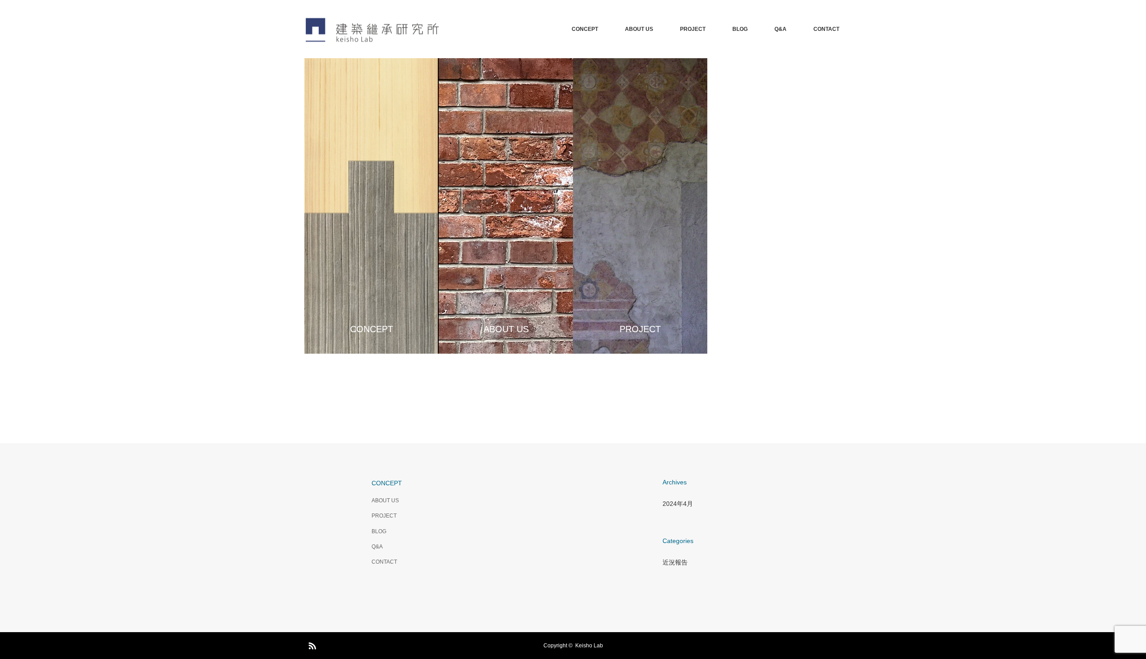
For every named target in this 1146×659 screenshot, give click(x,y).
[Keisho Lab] (438, 29)
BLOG (740, 29)
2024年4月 (678, 503)
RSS (311, 644)
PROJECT (693, 29)
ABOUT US (639, 29)
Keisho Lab (589, 645)
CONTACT (826, 29)
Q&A (780, 29)
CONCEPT (585, 29)
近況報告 (675, 562)
